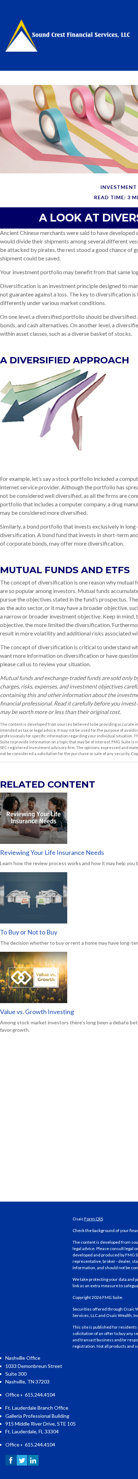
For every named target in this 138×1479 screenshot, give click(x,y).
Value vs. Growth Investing (37, 1011)
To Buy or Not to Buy (28, 932)
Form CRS (93, 1218)
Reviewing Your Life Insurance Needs (52, 852)
